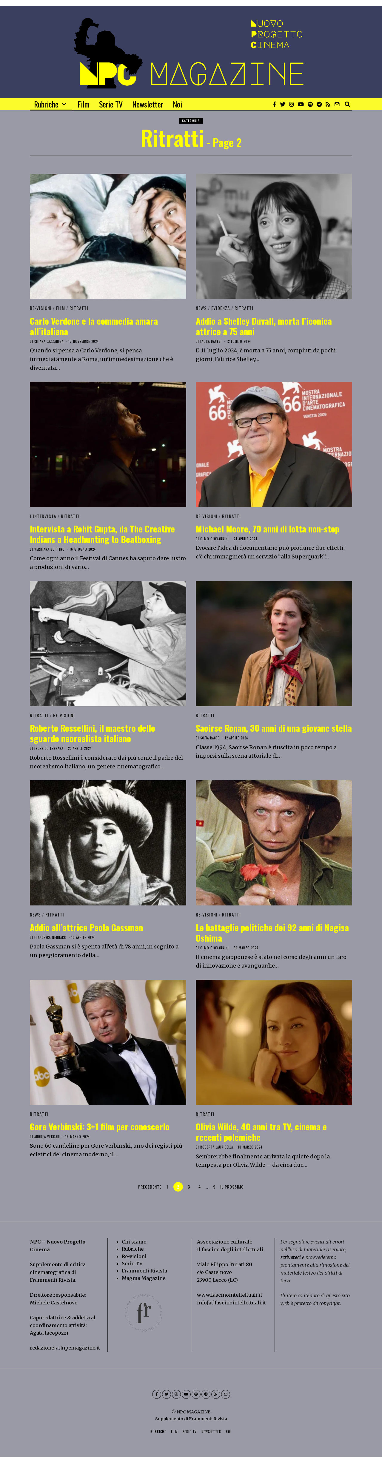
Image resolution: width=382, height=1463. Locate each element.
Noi (177, 104)
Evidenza (220, 308)
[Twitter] (282, 104)
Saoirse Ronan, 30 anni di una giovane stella (274, 727)
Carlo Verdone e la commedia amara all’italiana (94, 325)
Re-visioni (134, 1256)
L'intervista (43, 516)
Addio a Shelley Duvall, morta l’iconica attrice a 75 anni (264, 325)
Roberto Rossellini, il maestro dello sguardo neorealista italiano (92, 732)
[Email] (337, 104)
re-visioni (41, 308)
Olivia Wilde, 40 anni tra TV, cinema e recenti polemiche (261, 1131)
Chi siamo (134, 1242)
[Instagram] (291, 104)
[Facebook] (274, 104)
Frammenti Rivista (52, 1280)
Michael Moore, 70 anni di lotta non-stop (267, 528)
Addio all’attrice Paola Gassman (86, 927)
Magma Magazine (143, 1278)
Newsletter (147, 104)
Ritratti (79, 308)
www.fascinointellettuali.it (229, 1295)
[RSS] (328, 104)
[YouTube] (300, 104)
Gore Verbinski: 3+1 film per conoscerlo (100, 1126)
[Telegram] (319, 104)
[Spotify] (310, 104)
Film (84, 104)
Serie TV (111, 104)
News (201, 308)
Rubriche (46, 104)
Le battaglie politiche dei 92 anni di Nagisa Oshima (272, 932)
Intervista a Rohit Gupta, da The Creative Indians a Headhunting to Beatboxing (102, 533)
